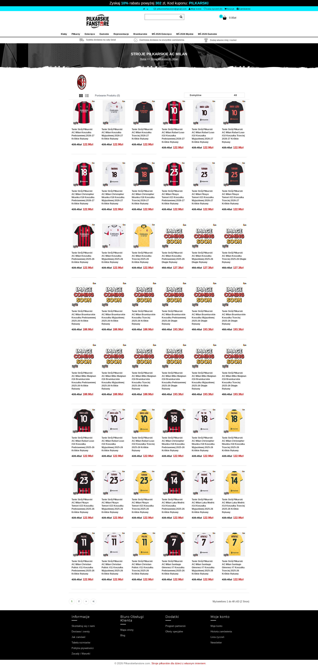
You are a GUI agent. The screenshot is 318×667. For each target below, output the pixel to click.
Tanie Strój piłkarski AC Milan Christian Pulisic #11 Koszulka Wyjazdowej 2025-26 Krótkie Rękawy (112, 567)
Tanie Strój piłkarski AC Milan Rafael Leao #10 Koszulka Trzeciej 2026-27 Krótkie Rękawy (233, 135)
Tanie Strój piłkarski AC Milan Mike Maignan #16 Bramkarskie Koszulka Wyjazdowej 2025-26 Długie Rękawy (204, 381)
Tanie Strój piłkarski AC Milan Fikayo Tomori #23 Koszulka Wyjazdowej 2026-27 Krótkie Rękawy (203, 197)
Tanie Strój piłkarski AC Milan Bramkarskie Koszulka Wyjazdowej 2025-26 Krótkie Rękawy (113, 317)
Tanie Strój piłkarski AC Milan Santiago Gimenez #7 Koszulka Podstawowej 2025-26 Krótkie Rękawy (173, 567)
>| (93, 601)
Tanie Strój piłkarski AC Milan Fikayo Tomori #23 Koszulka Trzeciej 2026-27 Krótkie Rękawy (233, 197)
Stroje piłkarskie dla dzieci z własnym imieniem (178, 663)
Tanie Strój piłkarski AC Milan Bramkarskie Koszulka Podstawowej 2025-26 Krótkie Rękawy (84, 317)
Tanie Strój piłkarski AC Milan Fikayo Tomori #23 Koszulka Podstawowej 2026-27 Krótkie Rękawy (173, 197)
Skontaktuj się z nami (83, 626)
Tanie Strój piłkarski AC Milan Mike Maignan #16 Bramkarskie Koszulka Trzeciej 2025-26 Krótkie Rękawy (144, 381)
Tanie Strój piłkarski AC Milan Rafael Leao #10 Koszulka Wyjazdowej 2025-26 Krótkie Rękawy (113, 444)
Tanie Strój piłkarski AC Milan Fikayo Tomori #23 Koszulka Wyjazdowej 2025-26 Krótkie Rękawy (112, 506)
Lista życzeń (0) (214, 9)
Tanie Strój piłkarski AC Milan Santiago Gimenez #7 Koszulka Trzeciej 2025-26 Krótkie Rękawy (233, 567)
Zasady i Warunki (81, 653)
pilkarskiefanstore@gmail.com (171, 9)
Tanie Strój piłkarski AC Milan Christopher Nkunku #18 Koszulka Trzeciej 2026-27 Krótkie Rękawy (143, 197)
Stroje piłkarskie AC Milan (164, 59)
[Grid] (81, 96)
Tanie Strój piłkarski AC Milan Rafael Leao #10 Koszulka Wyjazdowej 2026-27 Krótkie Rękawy (203, 135)
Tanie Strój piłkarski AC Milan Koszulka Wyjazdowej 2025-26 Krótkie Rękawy (112, 257)
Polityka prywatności (83, 648)
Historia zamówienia (221, 631)
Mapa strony (127, 629)
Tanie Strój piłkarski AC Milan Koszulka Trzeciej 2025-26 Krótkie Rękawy (142, 257)
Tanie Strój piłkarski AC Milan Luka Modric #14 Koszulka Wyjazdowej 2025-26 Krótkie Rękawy (203, 506)
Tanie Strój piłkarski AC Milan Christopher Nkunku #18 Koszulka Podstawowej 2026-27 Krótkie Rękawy (83, 197)
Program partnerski (175, 626)
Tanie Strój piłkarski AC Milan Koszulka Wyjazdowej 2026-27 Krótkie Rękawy (112, 134)
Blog (122, 635)
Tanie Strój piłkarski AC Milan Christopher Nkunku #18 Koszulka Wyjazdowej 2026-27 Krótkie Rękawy (113, 197)
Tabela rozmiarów (81, 642)
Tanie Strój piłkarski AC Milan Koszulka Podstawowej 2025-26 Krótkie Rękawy (83, 257)
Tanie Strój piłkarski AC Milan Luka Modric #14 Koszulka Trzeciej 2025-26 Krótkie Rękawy (233, 506)
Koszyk (230, 9)
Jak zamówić (79, 637)
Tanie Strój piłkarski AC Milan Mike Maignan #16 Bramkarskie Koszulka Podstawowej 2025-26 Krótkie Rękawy (84, 381)
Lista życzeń (217, 637)
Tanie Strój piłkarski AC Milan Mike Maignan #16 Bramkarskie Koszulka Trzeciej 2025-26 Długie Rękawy (234, 381)
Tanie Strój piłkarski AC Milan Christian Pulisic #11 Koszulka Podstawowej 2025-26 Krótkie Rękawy (83, 567)
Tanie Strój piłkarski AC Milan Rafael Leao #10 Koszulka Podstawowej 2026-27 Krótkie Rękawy (173, 135)
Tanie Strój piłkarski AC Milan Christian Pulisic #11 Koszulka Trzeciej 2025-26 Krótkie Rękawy (142, 567)
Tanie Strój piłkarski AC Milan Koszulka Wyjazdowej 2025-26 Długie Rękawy (202, 257)
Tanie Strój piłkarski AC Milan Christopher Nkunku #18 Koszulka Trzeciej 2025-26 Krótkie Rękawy (233, 444)
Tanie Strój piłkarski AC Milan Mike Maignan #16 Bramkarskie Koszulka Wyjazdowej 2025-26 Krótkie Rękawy (114, 381)
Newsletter (216, 642)
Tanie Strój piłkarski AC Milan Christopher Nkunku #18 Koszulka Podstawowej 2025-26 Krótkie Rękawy (173, 444)
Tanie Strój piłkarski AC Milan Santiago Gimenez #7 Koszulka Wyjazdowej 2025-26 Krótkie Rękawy (203, 567)
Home (143, 59)
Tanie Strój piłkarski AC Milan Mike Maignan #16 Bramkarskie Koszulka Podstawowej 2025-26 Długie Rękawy (174, 381)
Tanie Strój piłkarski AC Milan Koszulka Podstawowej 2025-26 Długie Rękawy (173, 257)
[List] (87, 96)
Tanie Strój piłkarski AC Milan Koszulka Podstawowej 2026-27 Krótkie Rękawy (83, 134)
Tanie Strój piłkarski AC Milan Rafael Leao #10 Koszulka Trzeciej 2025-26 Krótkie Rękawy (143, 444)
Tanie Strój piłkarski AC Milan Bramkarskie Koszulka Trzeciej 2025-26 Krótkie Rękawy (144, 317)
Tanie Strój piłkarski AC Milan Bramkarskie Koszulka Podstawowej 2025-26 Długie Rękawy (174, 317)
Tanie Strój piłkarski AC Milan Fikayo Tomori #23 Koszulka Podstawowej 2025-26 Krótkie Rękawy (83, 506)
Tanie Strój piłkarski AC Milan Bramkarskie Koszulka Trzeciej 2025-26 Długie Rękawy (234, 317)
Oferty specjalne (174, 631)
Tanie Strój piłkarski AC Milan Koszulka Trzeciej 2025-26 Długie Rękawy (234, 257)
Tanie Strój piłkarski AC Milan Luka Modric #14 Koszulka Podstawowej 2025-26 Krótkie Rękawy (173, 506)
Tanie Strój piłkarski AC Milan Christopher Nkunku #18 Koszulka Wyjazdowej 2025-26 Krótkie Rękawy (203, 444)
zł (144, 9)
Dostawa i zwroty (81, 631)
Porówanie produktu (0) (107, 95)
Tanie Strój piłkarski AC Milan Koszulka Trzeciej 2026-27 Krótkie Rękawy (142, 134)
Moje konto (196, 9)
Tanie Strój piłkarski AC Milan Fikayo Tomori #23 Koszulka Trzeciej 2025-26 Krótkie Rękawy (143, 506)
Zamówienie (244, 9)
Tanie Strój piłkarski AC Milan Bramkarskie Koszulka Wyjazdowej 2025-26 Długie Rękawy (203, 317)
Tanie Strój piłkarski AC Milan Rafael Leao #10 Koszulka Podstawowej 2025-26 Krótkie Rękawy (83, 444)
